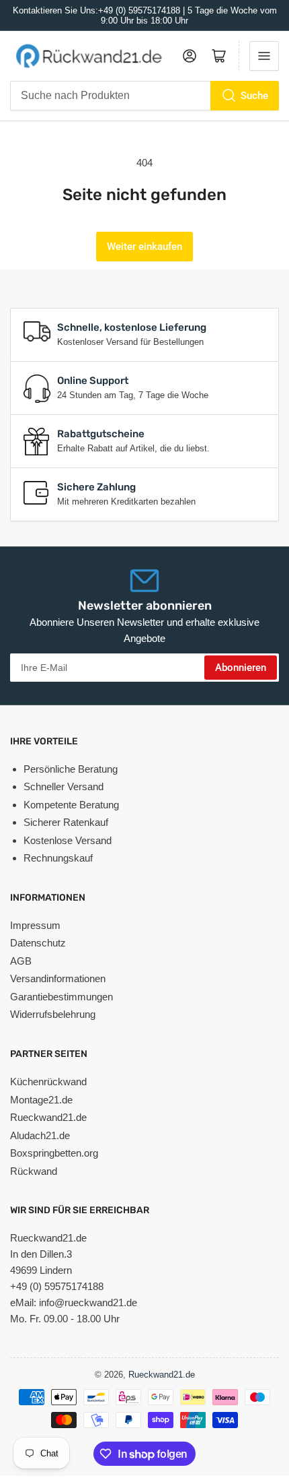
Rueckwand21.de (48, 1117)
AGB (21, 961)
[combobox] (144, 95)
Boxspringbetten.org (54, 1153)
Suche (254, 96)
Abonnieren (240, 668)
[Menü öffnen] (264, 56)
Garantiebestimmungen (61, 996)
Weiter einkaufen (144, 246)
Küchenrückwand (48, 1081)
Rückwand (33, 1171)
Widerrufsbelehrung (52, 1014)
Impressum (35, 925)
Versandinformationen (58, 978)
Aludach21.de (40, 1135)
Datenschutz (38, 942)
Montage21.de (41, 1099)
